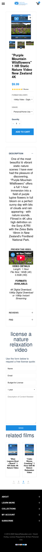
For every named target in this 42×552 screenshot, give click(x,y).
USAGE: (15, 107)
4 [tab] (28, 481)
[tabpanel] (13, 459)
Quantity (15, 119)
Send (21, 428)
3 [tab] (23, 481)
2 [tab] (18, 481)
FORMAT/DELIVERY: (20, 95)
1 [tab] (13, 481)
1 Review (25, 89)
